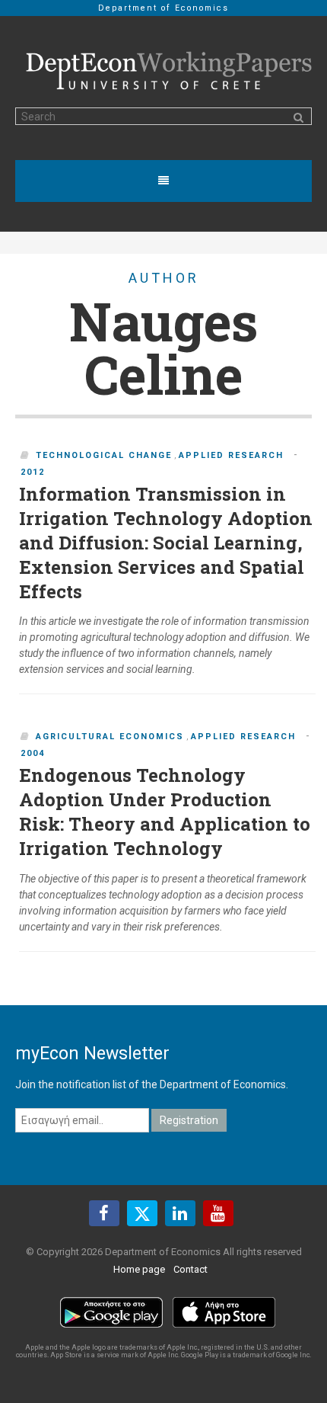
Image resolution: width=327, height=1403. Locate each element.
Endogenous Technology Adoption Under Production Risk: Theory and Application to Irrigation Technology (164, 811)
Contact (190, 1269)
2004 (33, 753)
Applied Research (231, 455)
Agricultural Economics (110, 737)
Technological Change (104, 455)
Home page (139, 1269)
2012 (33, 472)
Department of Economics (163, 8)
